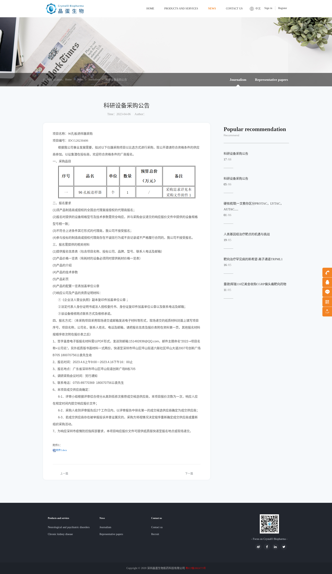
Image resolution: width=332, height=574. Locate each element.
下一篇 (189, 473)
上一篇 (64, 473)
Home (150, 8)
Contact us (234, 8)
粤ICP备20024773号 (196, 568)
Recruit (155, 534)
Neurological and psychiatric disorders (69, 527)
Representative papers (271, 80)
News (212, 8)
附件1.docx (61, 450)
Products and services (181, 8)
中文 (258, 8)
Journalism (94, 79)
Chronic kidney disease (60, 534)
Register (282, 8)
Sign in (268, 8)
